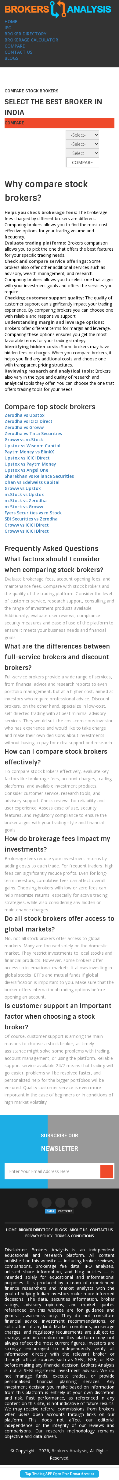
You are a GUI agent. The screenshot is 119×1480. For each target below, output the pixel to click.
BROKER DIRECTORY (25, 34)
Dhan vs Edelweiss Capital (32, 482)
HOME (11, 21)
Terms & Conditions (74, 1236)
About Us (79, 1230)
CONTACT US (18, 52)
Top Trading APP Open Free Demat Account (59, 1474)
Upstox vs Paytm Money (30, 464)
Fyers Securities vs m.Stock (33, 513)
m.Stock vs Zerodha (26, 500)
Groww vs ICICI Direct (27, 525)
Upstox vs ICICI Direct (27, 458)
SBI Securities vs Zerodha (31, 519)
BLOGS (11, 58)
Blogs (61, 1230)
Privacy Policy (38, 1236)
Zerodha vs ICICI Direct (28, 421)
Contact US (101, 1230)
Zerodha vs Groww (24, 427)
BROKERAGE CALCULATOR (31, 40)
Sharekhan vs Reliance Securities (39, 476)
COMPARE (15, 46)
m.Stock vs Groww (24, 506)
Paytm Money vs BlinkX (29, 452)
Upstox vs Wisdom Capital (32, 446)
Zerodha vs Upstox (25, 415)
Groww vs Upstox (23, 488)
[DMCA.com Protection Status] (59, 1211)
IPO (8, 27)
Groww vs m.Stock (24, 439)
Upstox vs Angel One (26, 470)
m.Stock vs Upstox (24, 494)
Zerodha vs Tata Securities (33, 433)
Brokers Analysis (69, 1450)
